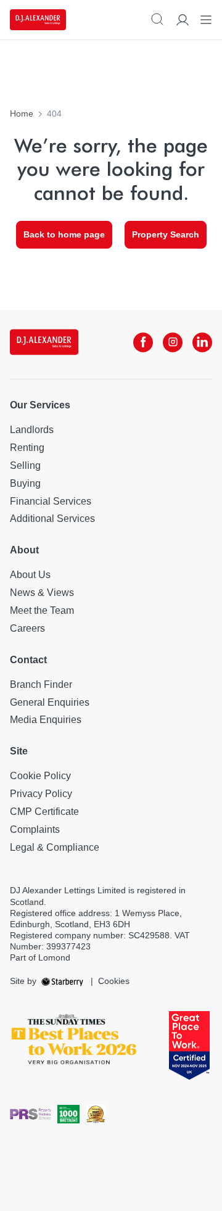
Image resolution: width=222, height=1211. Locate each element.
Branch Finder (41, 684)
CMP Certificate (44, 811)
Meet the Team (42, 610)
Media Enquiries (45, 719)
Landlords (32, 429)
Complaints (35, 829)
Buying (25, 483)
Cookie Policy (40, 776)
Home (21, 113)
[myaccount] (182, 19)
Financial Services (50, 501)
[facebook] (143, 342)
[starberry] (63, 981)
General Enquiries (49, 702)
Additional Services (52, 518)
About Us (30, 574)
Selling (25, 465)
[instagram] (173, 342)
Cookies (114, 981)
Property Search (165, 234)
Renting (27, 447)
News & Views (42, 592)
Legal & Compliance (54, 847)
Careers (27, 628)
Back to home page (64, 234)
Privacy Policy (41, 793)
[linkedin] (202, 342)
